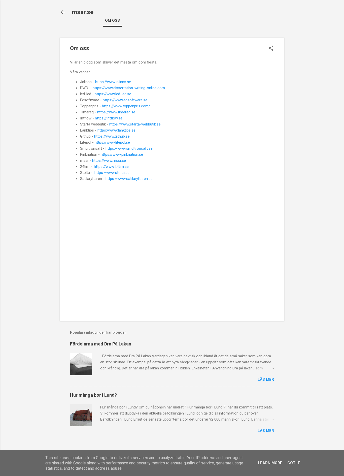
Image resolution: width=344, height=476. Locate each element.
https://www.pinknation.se (122, 154)
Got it (293, 463)
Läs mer (266, 379)
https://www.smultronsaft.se (129, 148)
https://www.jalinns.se (113, 82)
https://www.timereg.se (116, 112)
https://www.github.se (112, 136)
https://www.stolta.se (111, 172)
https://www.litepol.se (112, 142)
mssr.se (82, 12)
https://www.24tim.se (111, 166)
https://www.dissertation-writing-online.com (129, 88)
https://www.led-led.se (113, 94)
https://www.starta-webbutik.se (135, 124)
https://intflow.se (108, 118)
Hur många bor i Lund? (93, 395)
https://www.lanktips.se (116, 130)
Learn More (270, 463)
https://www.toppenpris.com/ (126, 106)
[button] (271, 48)
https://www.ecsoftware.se (125, 100)
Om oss (112, 20)
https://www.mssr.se (109, 160)
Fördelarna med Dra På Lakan (100, 343)
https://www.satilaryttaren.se (129, 178)
